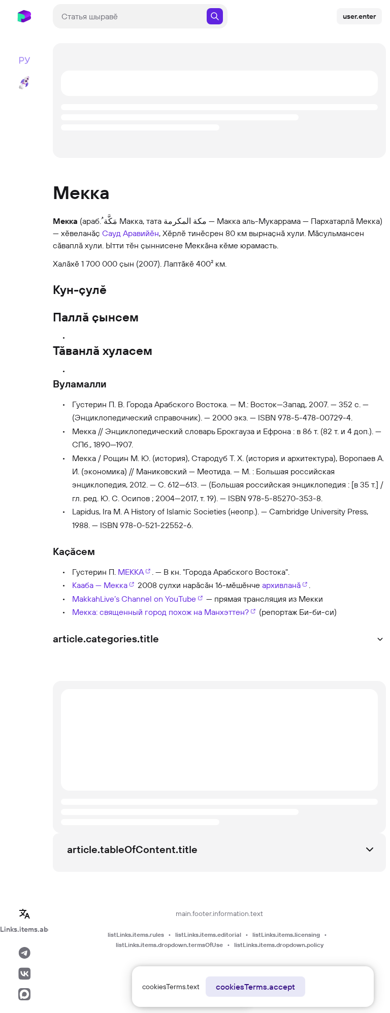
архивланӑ (281, 585)
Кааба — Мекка (99, 585)
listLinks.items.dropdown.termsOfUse (169, 945)
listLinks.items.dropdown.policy (278, 945)
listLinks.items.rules (136, 934)
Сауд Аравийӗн (130, 233)
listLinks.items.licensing (286, 934)
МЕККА (131, 572)
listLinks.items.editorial (208, 934)
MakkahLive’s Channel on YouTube (134, 599)
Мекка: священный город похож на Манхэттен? (160, 612)
